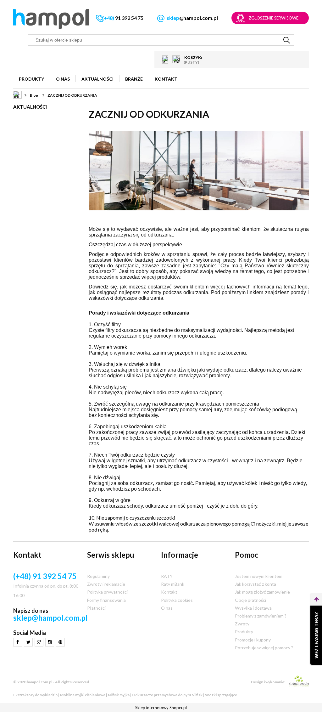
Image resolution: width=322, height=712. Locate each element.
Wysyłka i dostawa (253, 608)
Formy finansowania (106, 600)
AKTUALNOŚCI (30, 107)
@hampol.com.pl (192, 18)
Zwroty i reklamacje (106, 584)
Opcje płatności (250, 600)
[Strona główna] (51, 19)
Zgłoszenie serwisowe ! (275, 17)
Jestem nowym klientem (258, 576)
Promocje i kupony (253, 639)
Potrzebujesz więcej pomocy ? (264, 647)
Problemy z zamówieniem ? (260, 615)
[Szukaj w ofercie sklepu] (287, 40)
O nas (167, 608)
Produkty (244, 631)
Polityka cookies (177, 600)
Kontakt (169, 592)
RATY (167, 576)
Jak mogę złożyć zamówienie (262, 592)
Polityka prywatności (107, 592)
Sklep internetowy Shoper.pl (161, 707)
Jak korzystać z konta (255, 584)
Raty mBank (172, 584)
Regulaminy (98, 576)
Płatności (96, 608)
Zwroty (242, 623)
